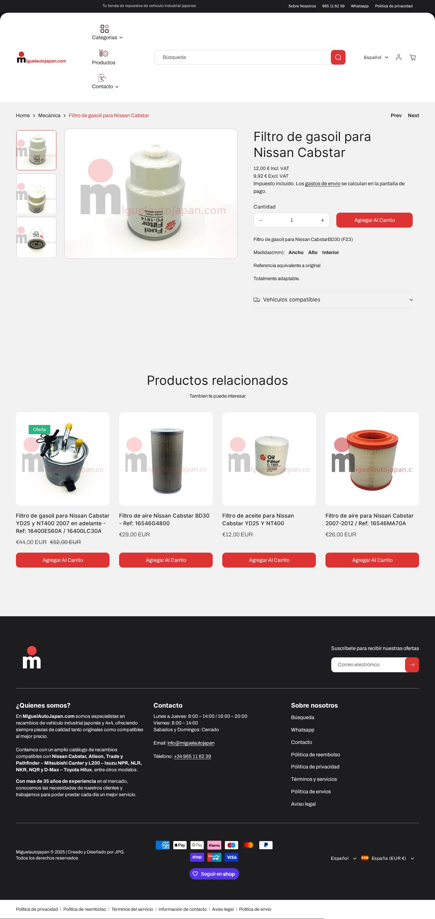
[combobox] (250, 57)
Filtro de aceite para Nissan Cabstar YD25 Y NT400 (258, 520)
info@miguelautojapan (191, 743)
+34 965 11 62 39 (192, 756)
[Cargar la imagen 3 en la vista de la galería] (36, 237)
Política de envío (255, 909)
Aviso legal (223, 909)
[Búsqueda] (338, 57)
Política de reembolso (84, 909)
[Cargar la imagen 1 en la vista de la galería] (36, 150)
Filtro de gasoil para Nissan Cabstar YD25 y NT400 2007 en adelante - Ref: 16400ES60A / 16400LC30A (63, 523)
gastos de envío (322, 183)
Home (23, 115)
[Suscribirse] (412, 664)
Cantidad (264, 206)
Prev (396, 115)
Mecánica (49, 115)
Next (413, 115)
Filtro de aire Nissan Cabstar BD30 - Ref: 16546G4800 (164, 520)
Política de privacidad (37, 909)
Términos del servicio (132, 909)
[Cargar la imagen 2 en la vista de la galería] (36, 193)
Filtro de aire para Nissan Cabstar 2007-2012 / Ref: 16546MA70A (369, 520)
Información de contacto (183, 909)
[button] (106, 33)
